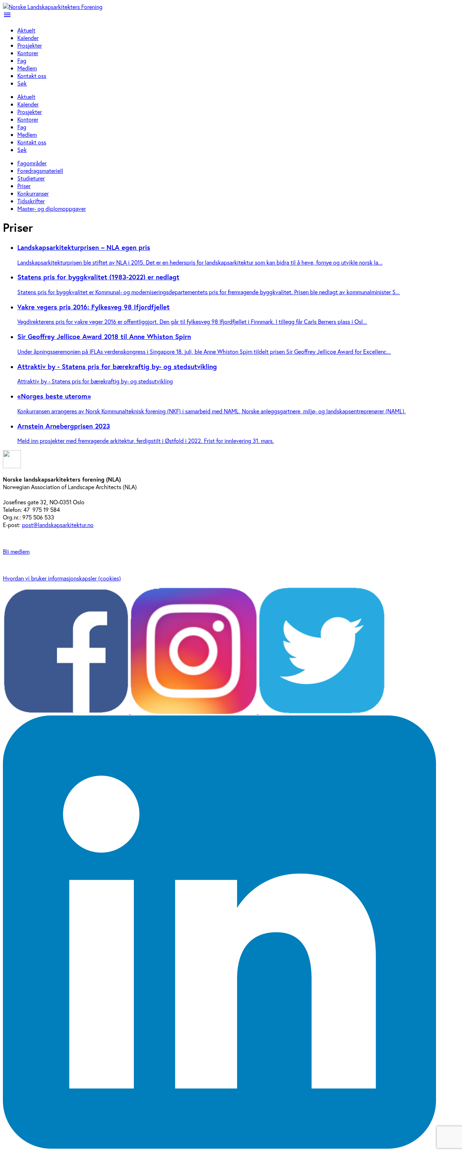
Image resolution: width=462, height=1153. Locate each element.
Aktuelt (26, 30)
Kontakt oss (31, 75)
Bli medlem (16, 551)
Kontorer (27, 53)
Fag (21, 60)
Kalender (28, 38)
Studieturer (31, 178)
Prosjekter (29, 45)
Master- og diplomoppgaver (51, 208)
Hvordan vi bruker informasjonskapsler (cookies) (62, 578)
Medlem (27, 68)
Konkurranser (33, 193)
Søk (22, 83)
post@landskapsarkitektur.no (57, 524)
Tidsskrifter (31, 201)
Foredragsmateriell (40, 170)
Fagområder (32, 163)
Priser (24, 186)
